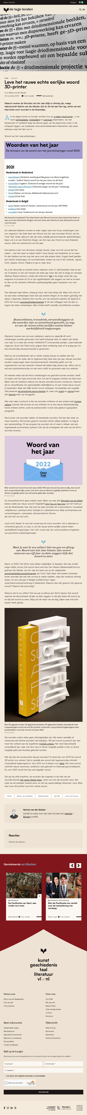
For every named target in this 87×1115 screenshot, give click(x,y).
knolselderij (34, 119)
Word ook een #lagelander (14, 999)
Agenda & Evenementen (13, 1035)
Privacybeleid (9, 1041)
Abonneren (50, 1031)
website (68, 813)
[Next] (78, 865)
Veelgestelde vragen (11, 1028)
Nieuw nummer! (9, 2)
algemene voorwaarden (26, 1076)
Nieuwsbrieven (9, 1031)
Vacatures (49, 1016)
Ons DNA (49, 999)
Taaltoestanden (47, 96)
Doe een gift (8, 1002)
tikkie (61, 763)
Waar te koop (51, 1028)
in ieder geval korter (63, 116)
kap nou (61, 503)
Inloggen (73, 2)
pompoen (48, 119)
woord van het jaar (71, 796)
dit (51, 276)
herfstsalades (22, 119)
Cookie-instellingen (11, 1045)
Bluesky (27, 816)
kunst (43, 960)
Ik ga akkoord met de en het (25, 1076)
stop (47, 503)
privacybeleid (41, 1076)
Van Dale (57, 796)
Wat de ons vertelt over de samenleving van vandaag (62, 905)
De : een (22, 904)
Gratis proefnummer (53, 1038)
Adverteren (50, 1035)
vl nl (43, 978)
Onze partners (9, 1006)
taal (43, 969)
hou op (53, 503)
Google (12, 394)
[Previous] (71, 865)
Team (53, 1009)
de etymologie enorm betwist (32, 391)
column (14, 78)
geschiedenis (43, 964)
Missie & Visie (50, 1006)
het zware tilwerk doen (31, 779)
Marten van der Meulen (17, 93)
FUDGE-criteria (46, 743)
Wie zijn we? (50, 1002)
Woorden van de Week (72, 500)
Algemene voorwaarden (13, 1038)
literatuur (43, 974)
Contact (49, 1013)
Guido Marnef (12, 917)
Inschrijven (43, 1092)
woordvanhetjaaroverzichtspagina (20, 573)
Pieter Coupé (52, 917)
